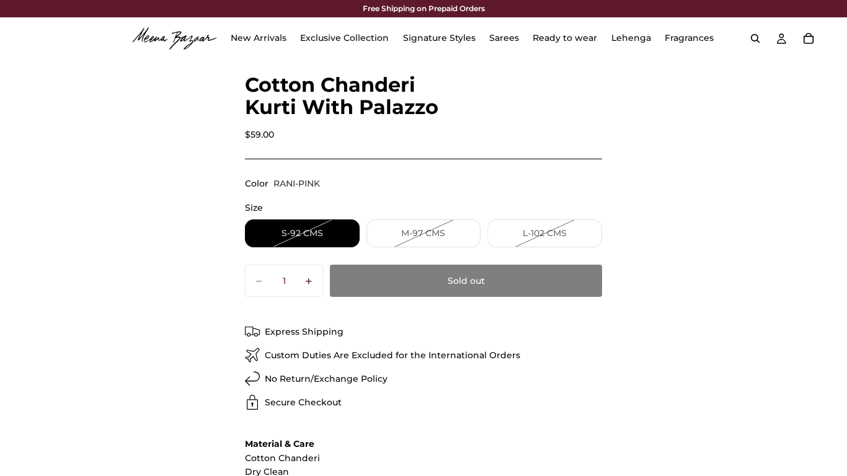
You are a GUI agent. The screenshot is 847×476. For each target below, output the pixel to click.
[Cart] (808, 38)
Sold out (466, 280)
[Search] (755, 38)
